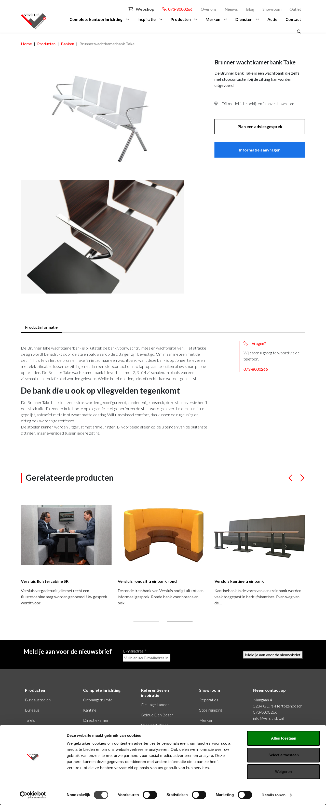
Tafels (30, 720)
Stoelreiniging (210, 709)
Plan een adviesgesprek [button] (260, 126)
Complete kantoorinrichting (96, 19)
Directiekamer (96, 720)
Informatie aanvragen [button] (259, 149)
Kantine (90, 709)
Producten (181, 19)
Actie (272, 19)
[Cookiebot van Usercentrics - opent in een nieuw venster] (33, 795)
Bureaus (32, 709)
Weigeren (283, 771)
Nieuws (231, 9)
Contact (293, 19)
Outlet (295, 9)
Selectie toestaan (283, 755)
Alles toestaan (283, 738)
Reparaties (208, 699)
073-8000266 (180, 9)
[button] (291, 480)
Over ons (208, 9)
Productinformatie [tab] (41, 327)
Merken (213, 19)
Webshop (144, 9)
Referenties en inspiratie (155, 692)
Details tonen (273, 795)
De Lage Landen (155, 704)
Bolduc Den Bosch (157, 714)
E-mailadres (134, 650)
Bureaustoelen (38, 699)
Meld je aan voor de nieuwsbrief (273, 654)
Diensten (243, 19)
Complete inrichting (101, 690)
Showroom (272, 9)
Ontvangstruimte (98, 699)
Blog (250, 9)
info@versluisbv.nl (268, 718)
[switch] (150, 795)
